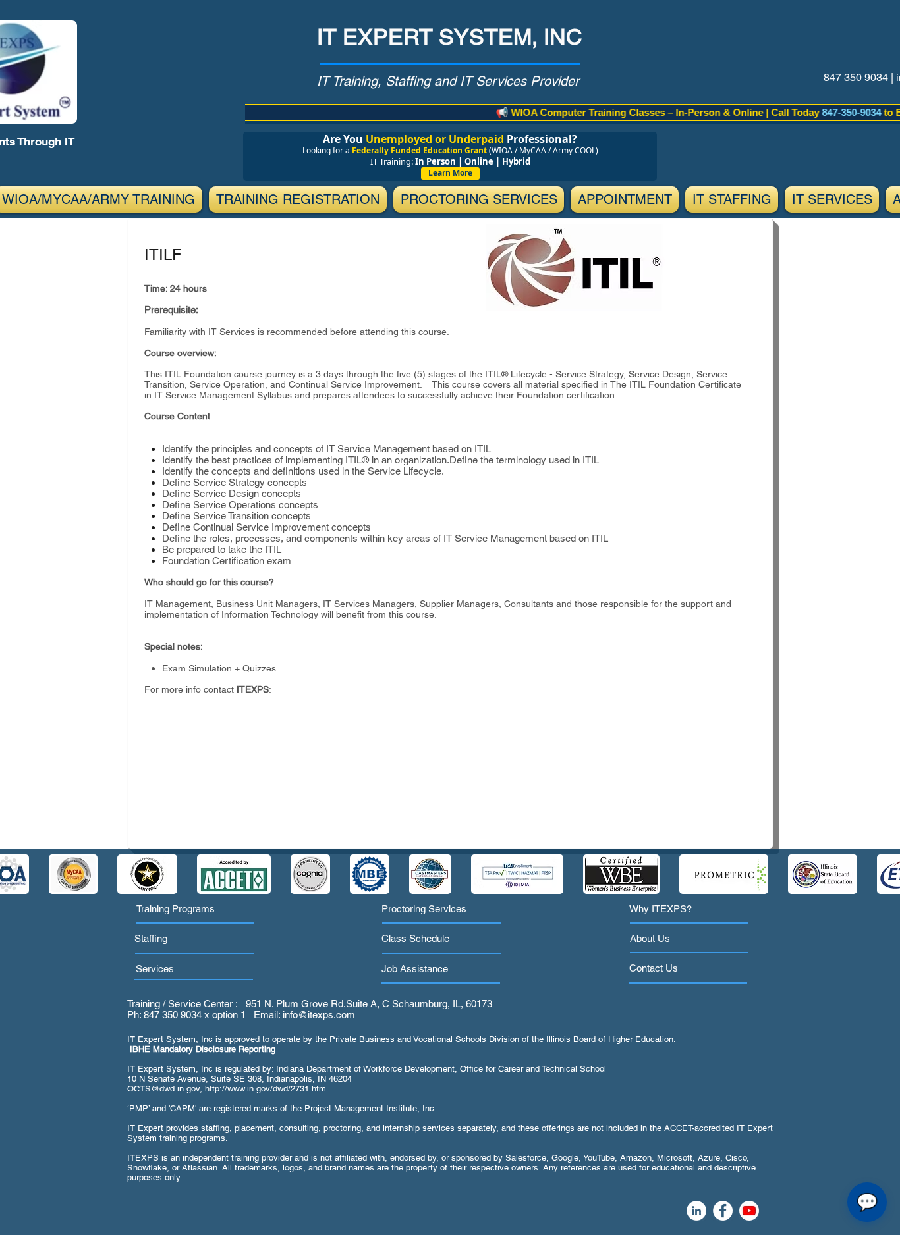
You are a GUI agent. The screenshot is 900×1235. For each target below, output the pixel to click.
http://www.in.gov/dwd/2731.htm (265, 1088)
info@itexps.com (319, 1014)
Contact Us (653, 968)
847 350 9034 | (860, 77)
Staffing (150, 938)
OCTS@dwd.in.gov (163, 1088)
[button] (298, 199)
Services (155, 968)
